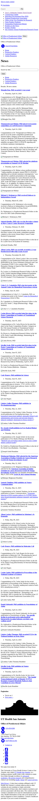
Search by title (5, 70)
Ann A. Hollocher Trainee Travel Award (18, 13)
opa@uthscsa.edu (11, 741)
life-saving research (14, 778)
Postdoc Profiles (10, 28)
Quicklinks (6, 5)
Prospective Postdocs (12, 52)
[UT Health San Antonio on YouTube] (6, 763)
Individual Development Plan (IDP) (16, 16)
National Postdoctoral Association (16, 18)
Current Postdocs (10, 54)
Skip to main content (7, 2)
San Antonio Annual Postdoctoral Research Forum (21, 29)
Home (7, 50)
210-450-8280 (10, 728)
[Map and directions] (3, 732)
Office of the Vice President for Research (18, 20)
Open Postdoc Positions (13, 22)
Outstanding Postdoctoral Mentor (16, 24)
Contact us (8, 745)
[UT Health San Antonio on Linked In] (6, 757)
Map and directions (7, 738)
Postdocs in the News (12, 26)
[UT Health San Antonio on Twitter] (6, 760)
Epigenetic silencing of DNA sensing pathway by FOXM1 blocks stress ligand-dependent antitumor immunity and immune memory (19, 496)
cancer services (32, 780)
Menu (24, 36)
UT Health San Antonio (22, 772)
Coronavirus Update (11, 14)
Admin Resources (11, 56)
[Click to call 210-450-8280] (3, 728)
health (18, 780)
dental (22, 780)
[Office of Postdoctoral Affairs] (11, 36)
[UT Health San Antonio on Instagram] (6, 753)
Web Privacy (5, 783)
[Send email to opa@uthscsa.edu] (3, 740)
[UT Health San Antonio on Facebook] (6, 750)
